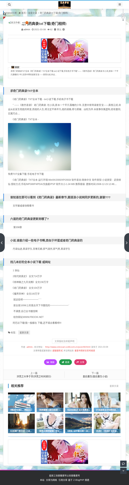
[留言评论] (123, 463)
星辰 (51, 475)
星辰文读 (32, 12)
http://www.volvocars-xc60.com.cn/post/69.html (67, 347)
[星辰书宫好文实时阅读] (64, 5)
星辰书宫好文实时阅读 (85, 350)
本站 (42, 479)
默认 (59, 29)
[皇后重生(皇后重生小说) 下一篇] (126, 242)
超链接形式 (58, 350)
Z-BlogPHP (78, 479)
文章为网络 (51, 479)
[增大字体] (63, 29)
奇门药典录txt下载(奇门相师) (54, 12)
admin (26, 29)
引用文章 (63, 479)
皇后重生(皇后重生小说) (95, 376)
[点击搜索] (4, 14)
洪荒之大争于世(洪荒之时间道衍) (34, 376)
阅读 (66, 362)
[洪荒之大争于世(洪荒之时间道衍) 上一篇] (2, 242)
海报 (51, 362)
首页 (23, 12)
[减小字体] (55, 29)
